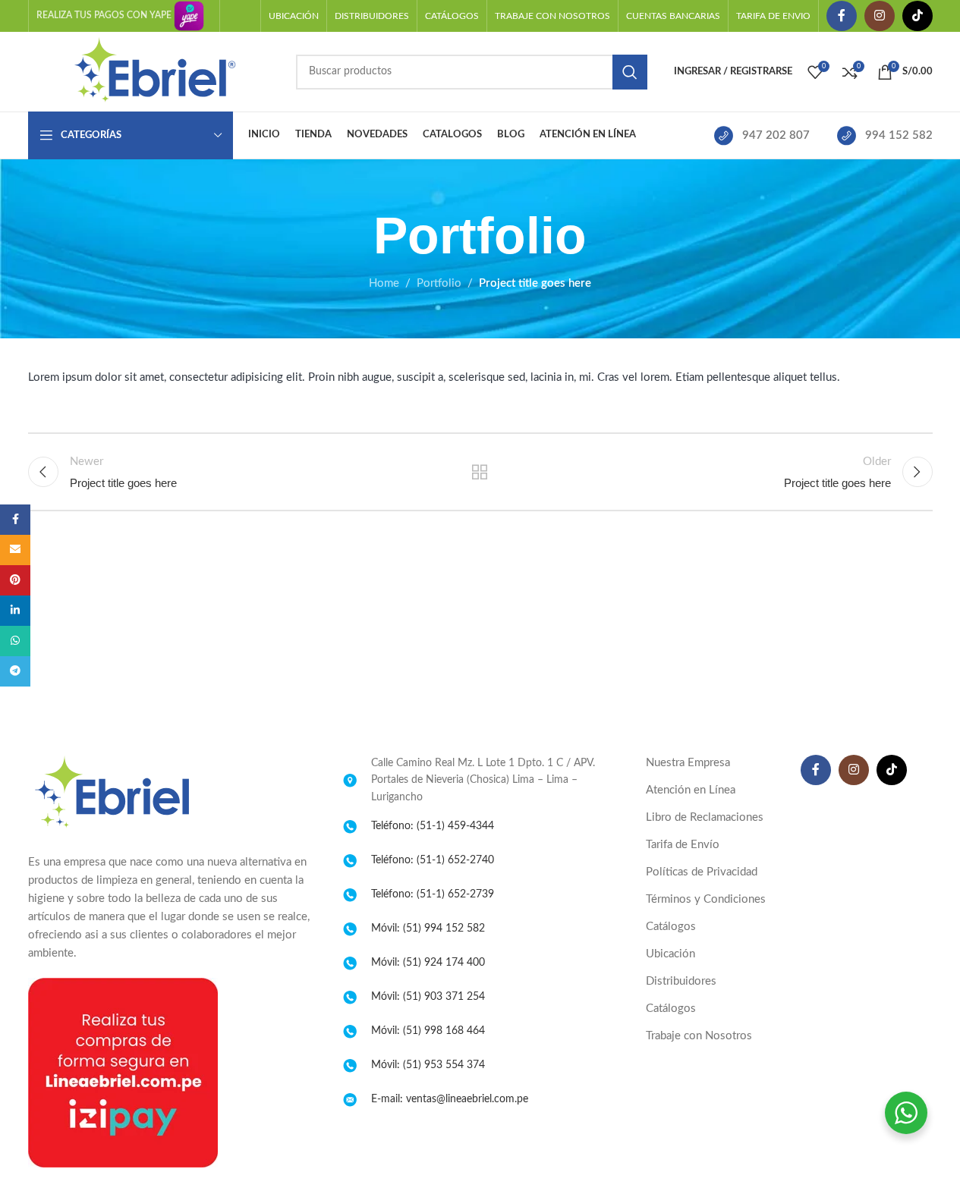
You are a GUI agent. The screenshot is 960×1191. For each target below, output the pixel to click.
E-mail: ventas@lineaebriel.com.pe (449, 1099)
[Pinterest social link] (15, 580)
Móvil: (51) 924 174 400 (428, 962)
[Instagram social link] (879, 16)
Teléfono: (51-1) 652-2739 (432, 894)
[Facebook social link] (841, 16)
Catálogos (671, 926)
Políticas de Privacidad (701, 872)
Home (384, 283)
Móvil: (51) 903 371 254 (428, 996)
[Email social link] (15, 550)
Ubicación (670, 954)
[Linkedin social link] (15, 611)
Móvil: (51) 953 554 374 (428, 1065)
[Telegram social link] (15, 671)
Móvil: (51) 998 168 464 (428, 1031)
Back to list (480, 472)
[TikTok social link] (917, 16)
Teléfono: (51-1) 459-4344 (432, 826)
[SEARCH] (629, 72)
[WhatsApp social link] (15, 641)
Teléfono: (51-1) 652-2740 (432, 860)
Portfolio (439, 283)
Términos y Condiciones (706, 899)
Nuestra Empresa (688, 762)
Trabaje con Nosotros (699, 1036)
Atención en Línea (690, 790)
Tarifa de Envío (682, 844)
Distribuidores (681, 981)
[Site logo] (154, 71)
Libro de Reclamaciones (704, 817)
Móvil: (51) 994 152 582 (428, 928)
